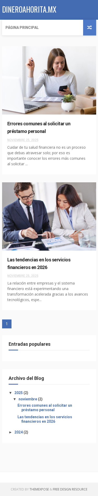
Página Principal (22, 27)
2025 (19, 393)
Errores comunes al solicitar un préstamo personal (45, 407)
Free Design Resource (70, 489)
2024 (19, 432)
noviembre (28, 399)
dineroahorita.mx (29, 9)
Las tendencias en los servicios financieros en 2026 (45, 419)
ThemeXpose (39, 489)
